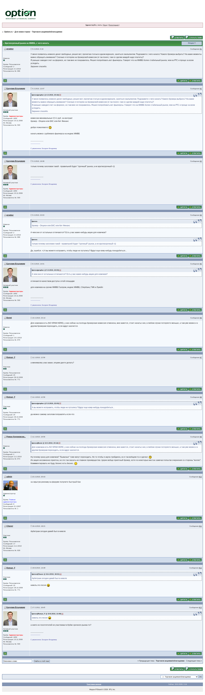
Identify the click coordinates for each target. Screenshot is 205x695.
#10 (200, 477)
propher (10, 49)
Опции (191, 43)
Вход (105, 25)
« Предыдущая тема (146, 661)
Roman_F (10, 357)
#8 (201, 397)
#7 (201, 357)
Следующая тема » (194, 661)
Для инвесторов (22, 32)
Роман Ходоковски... (16, 437)
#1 (201, 49)
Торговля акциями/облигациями (47, 32)
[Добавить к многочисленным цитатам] (182, 80)
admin (9, 477)
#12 (200, 568)
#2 (201, 89)
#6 (201, 318)
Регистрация (114, 25)
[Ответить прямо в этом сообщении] (195, 80)
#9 (201, 437)
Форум (92, 689)
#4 (201, 215)
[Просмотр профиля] (10, 99)
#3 (201, 161)
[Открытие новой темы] (193, 37)
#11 (200, 526)
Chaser (9, 526)
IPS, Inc (112, 689)
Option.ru (8, 32)
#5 (201, 264)
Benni (9, 318)
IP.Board (98, 689)
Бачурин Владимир (15, 88)
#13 (200, 607)
